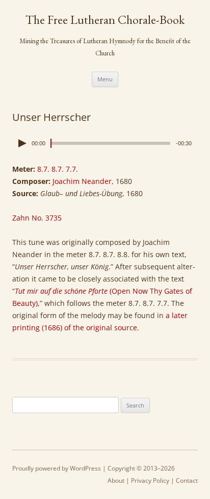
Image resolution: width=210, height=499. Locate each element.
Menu (105, 79)
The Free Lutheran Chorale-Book (105, 19)
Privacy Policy (150, 480)
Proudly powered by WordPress (56, 468)
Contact (187, 480)
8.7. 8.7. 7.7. (57, 169)
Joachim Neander (82, 181)
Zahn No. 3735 (37, 218)
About (116, 480)
